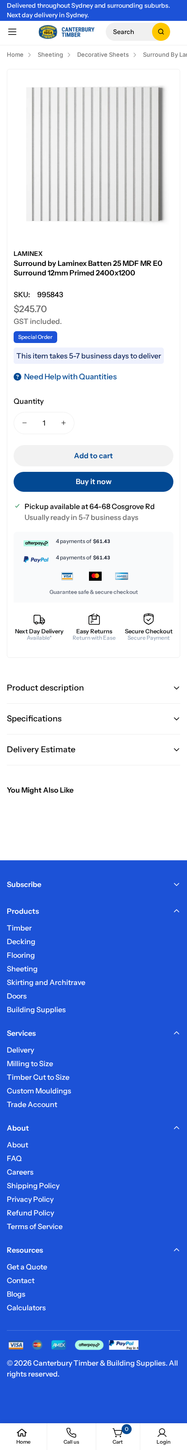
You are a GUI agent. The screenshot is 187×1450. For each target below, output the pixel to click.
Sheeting (22, 968)
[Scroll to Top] (171, 1402)
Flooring (21, 955)
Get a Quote (27, 1266)
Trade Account (32, 1104)
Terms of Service (35, 1226)
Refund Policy (30, 1212)
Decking (21, 941)
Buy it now (94, 481)
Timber (19, 927)
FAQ (14, 1158)
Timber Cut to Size (38, 1077)
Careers (20, 1171)
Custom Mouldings (39, 1090)
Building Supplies (36, 1009)
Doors (17, 995)
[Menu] (12, 31)
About (17, 1144)
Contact (20, 1280)
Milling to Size (30, 1063)
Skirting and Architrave (46, 982)
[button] (138, 32)
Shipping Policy (33, 1185)
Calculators (26, 1307)
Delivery (20, 1049)
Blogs (16, 1293)
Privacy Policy (30, 1199)
